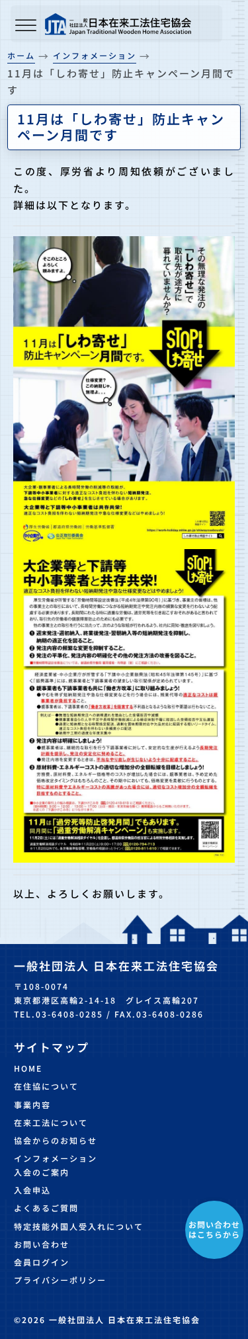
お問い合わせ (41, 1244)
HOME (28, 1068)
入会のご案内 (41, 1172)
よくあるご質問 (46, 1207)
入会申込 (32, 1189)
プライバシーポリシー (60, 1279)
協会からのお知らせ (55, 1140)
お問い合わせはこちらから (214, 1229)
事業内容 (32, 1104)
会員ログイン (41, 1262)
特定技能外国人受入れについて (79, 1226)
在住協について (46, 1086)
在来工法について (51, 1122)
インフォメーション (55, 1158)
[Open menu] (26, 26)
